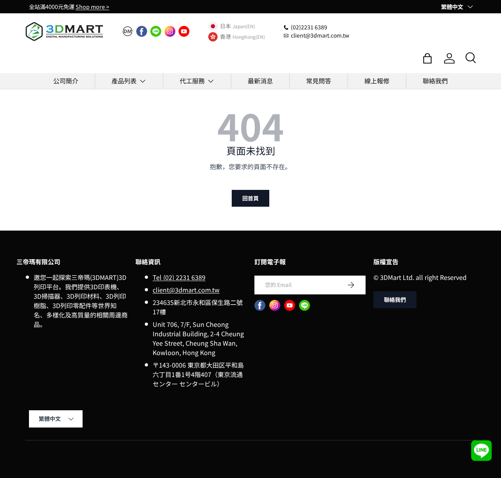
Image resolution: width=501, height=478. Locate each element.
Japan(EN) (243, 26)
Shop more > (92, 6)
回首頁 (250, 198)
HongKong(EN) (248, 37)
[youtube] (183, 31)
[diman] (127, 31)
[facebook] (141, 31)
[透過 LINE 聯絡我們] (481, 450)
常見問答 (318, 80)
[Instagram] (169, 31)
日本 (225, 26)
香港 (225, 36)
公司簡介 (65, 80)
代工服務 (192, 80)
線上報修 (376, 80)
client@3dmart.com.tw (186, 289)
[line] (155, 31)
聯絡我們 (435, 80)
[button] (427, 58)
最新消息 (260, 80)
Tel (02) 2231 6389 (179, 277)
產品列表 (124, 80)
